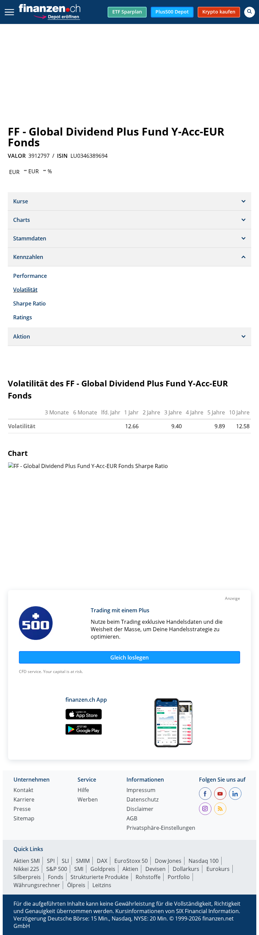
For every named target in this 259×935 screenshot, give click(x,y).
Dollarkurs (186, 869)
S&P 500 (56, 869)
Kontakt (23, 790)
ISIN (62, 155)
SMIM (83, 861)
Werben (88, 800)
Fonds (55, 877)
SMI (78, 869)
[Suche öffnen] (249, 12)
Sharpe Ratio (29, 303)
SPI (51, 861)
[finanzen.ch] (49, 8)
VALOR (17, 155)
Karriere (23, 800)
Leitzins (101, 885)
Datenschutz (142, 800)
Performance (30, 276)
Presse (22, 809)
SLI (65, 861)
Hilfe (83, 790)
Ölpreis (76, 885)
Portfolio (179, 877)
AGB (131, 819)
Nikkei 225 (26, 869)
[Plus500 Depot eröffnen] (56, 16)
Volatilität (25, 289)
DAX (102, 861)
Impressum (140, 790)
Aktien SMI (26, 861)
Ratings (22, 317)
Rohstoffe (148, 877)
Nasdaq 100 (204, 861)
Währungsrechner (36, 885)
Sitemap (23, 819)
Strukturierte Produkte (99, 877)
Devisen (155, 869)
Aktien (130, 869)
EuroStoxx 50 (131, 861)
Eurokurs (218, 869)
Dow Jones (168, 861)
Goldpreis (102, 869)
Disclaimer (139, 809)
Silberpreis (27, 877)
